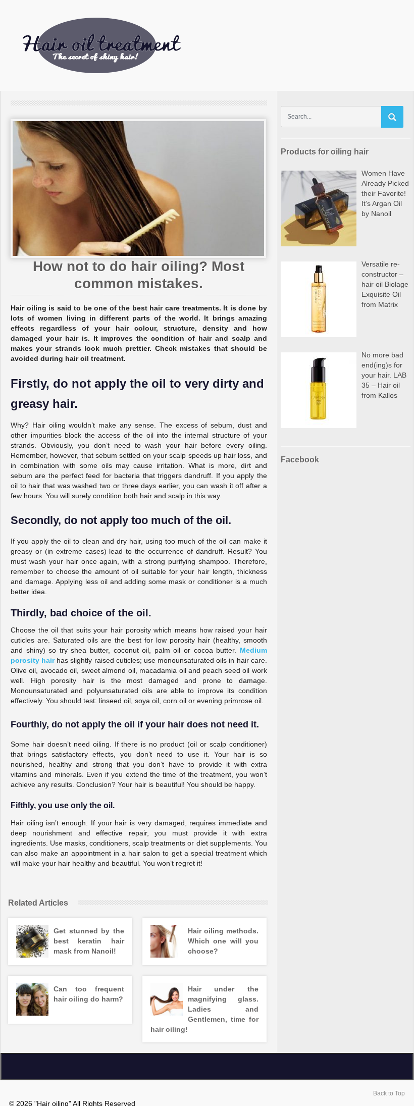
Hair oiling (206, 45)
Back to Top (389, 1093)
